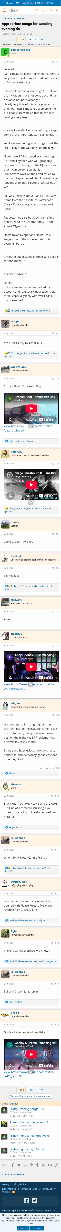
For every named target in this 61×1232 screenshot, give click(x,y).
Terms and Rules (28, 1188)
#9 (57, 715)
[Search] (57, 10)
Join (10, 3)
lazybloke (17, 556)
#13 (57, 942)
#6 (57, 567)
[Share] (53, 62)
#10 (57, 795)
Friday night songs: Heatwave (30, 1136)
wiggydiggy (18, 367)
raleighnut (18, 837)
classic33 (16, 633)
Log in (8, 1184)
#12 (57, 893)
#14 (57, 983)
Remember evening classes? (29, 1122)
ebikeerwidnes (11, 33)
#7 (57, 611)
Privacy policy (48, 1188)
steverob (16, 784)
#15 (57, 1024)
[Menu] (5, 10)
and (20, 441)
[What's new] (51, 10)
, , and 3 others (30, 310)
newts (15, 522)
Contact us (10, 1188)
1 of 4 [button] (21, 39)
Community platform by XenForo (29, 1210)
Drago (15, 321)
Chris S (15, 1012)
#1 (57, 61)
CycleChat (21, 1184)
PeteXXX (16, 451)
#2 (57, 333)
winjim (15, 703)
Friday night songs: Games (27, 1149)
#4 (57, 463)
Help (7, 1191)
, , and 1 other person (30, 355)
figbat (15, 931)
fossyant (16, 599)
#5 (57, 533)
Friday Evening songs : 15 (27, 1109)
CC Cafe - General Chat (21, 1112)
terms (40, 44)
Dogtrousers (19, 881)
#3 (57, 378)
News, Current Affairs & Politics (37, 3)
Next (31, 39)
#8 (57, 645)
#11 (57, 849)
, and (27, 920)
